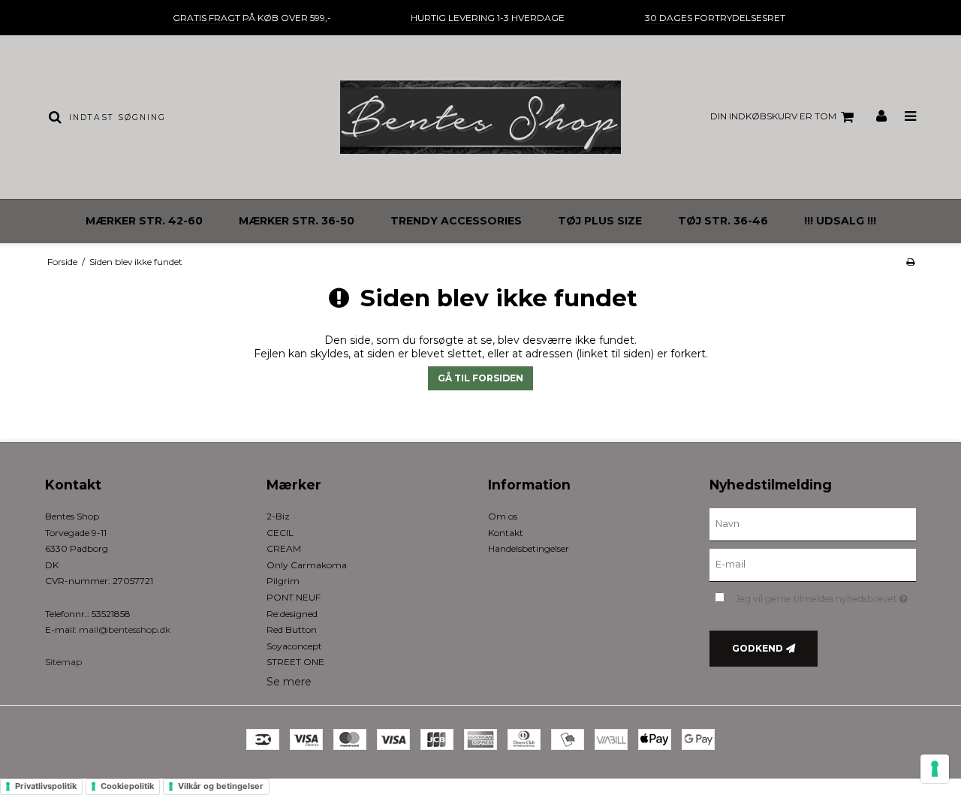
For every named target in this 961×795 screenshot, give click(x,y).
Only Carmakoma (307, 565)
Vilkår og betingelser (221, 786)
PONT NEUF (294, 597)
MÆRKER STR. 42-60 (144, 220)
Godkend (757, 648)
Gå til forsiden (480, 378)
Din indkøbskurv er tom (773, 116)
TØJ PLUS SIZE (600, 220)
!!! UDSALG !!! (840, 220)
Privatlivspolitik (46, 786)
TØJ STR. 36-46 (723, 220)
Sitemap (63, 661)
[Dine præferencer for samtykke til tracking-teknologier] (934, 768)
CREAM (284, 548)
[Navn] (812, 524)
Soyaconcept (294, 646)
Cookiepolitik (127, 786)
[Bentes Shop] (480, 117)
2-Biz (278, 516)
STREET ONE (295, 661)
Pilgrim (283, 580)
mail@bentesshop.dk (124, 629)
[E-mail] (812, 564)
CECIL (280, 532)
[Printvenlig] (910, 261)
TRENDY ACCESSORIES (456, 220)
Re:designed (292, 613)
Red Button (292, 629)
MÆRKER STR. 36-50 (296, 220)
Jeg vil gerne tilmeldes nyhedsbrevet (825, 595)
